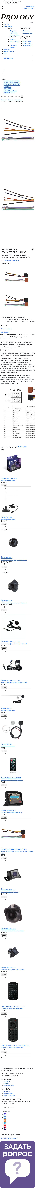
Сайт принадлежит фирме (9, 1138)
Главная (3, 100)
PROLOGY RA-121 (8, 709)
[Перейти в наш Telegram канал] (5, 1123)
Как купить (7, 1082)
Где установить (8, 1094)
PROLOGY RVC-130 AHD (10, 891)
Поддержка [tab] (5, 332)
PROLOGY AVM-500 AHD (11, 811)
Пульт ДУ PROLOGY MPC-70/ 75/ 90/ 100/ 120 (15, 1046)
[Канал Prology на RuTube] (5, 1128)
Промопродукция (10, 91)
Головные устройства (12, 81)
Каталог (10, 100)
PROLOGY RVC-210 (14, 559)
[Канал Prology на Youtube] (5, 1126)
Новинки (26, 31)
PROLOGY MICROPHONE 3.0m (14, 681)
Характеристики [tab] (6, 329)
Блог (5, 53)
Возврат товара (9, 1086)
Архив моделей (9, 93)
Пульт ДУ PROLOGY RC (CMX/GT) (12, 779)
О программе (27, 41)
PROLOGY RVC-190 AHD (12, 968)
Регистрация (27, 43)
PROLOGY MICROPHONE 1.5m (14, 643)
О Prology (7, 49)
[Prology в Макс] (5, 1114)
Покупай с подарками (13, 32)
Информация (8, 26)
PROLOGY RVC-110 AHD (12, 930)
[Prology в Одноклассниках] (5, 1120)
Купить (4, 485)
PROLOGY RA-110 (8, 745)
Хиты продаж (27, 33)
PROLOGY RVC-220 (14, 602)
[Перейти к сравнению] (4, 70)
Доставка (6, 1084)
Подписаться (6, 1111)
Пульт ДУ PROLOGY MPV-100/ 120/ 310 (13, 1007)
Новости (6, 24)
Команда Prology (9, 51)
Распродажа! (14, 35)
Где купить (13, 39)
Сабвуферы (7, 87)
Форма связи (29, 6)
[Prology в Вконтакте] (5, 1117)
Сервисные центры (13, 46)
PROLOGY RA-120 (8, 518)
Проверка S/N (27, 45)
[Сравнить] (1, 476)
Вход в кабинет (29, 8)
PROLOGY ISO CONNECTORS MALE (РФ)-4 (17, 851)
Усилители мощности (12, 85)
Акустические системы (12, 83)
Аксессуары (8, 89)
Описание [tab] (4, 325)
